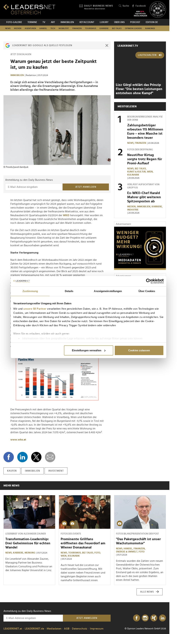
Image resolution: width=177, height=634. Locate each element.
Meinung (30, 553)
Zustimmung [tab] (30, 291)
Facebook (141, 6)
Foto (142, 552)
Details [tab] (69, 291)
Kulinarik (133, 175)
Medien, (132, 206)
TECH (52, 28)
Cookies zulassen (139, 350)
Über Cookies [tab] (146, 291)
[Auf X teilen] (36, 457)
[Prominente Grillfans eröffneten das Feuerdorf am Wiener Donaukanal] (84, 512)
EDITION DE (152, 22)
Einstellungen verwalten (86, 350)
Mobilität (64, 28)
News (8, 28)
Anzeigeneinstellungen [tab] (108, 291)
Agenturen (30, 28)
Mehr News (11, 485)
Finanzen (77, 28)
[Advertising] (140, 248)
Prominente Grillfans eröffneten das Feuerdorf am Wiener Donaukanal (83, 543)
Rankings (150, 28)
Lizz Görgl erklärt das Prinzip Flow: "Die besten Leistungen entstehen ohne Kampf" (139, 89)
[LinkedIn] (162, 618)
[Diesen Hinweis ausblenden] (107, 45)
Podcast (135, 22)
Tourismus (90, 28)
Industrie (132, 210)
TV (44, 22)
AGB (66, 628)
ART (53, 22)
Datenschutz (79, 628)
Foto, (97, 553)
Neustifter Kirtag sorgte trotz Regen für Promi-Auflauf (144, 159)
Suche (126, 6)
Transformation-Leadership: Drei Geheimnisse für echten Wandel (27, 543)
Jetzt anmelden (85, 187)
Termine (32, 22)
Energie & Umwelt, (127, 552)
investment (56, 471)
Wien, (150, 172)
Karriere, (157, 206)
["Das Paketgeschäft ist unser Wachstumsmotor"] (140, 512)
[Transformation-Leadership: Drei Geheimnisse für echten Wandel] (29, 512)
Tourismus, (75, 553)
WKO (66, 215)
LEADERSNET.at (12, 628)
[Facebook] (136, 618)
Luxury (104, 22)
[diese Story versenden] (50, 457)
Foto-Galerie (14, 22)
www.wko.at (18, 439)
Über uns (119, 22)
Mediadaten (54, 628)
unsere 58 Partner (34, 308)
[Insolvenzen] (140, 13)
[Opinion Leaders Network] (158, 9)
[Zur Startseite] (29, 9)
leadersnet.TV (128, 45)
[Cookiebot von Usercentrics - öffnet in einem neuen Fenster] (148, 281)
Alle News (147, 592)
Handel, (129, 548)
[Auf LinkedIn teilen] (22, 457)
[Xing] (153, 618)
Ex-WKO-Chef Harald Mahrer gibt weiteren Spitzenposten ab (144, 197)
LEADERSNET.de (34, 628)
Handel (43, 28)
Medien (17, 28)
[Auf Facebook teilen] (8, 457)
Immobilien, (144, 206)
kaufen (12, 471)
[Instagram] (145, 618)
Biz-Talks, (141, 168)
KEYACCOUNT (87, 22)
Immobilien (67, 22)
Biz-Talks (117, 28)
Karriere (104, 28)
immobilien (32, 471)
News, (131, 143)
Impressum (96, 628)
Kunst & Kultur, (137, 172)
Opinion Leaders (133, 28)
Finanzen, (140, 548)
